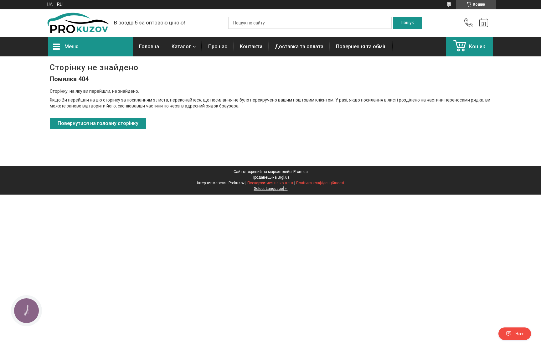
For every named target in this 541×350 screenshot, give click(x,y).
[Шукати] (407, 23)
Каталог (181, 47)
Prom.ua (300, 172)
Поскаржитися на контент (270, 183)
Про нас (217, 47)
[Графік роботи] (483, 23)
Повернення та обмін (361, 47)
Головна (149, 47)
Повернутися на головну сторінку (98, 123)
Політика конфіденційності (320, 183)
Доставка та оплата (299, 47)
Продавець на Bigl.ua (271, 177)
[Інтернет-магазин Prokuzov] (78, 23)
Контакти (251, 47)
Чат (519, 333)
